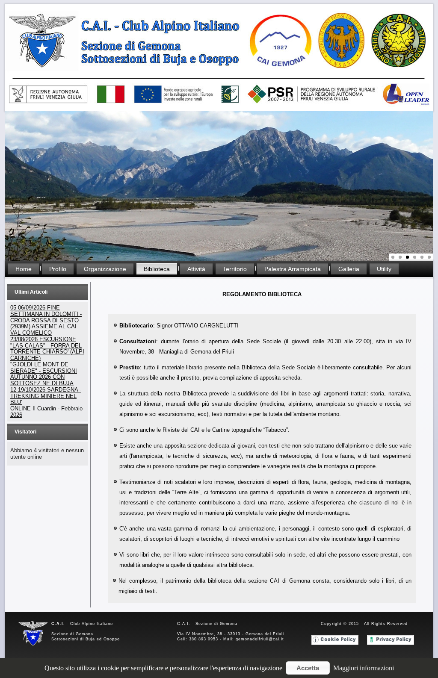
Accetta (307, 668)
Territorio (235, 268)
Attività (196, 268)
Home (23, 268)
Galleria (348, 268)
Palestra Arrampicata (292, 268)
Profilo (57, 268)
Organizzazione (105, 268)
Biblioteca (157, 268)
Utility (384, 268)
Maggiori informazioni (363, 668)
